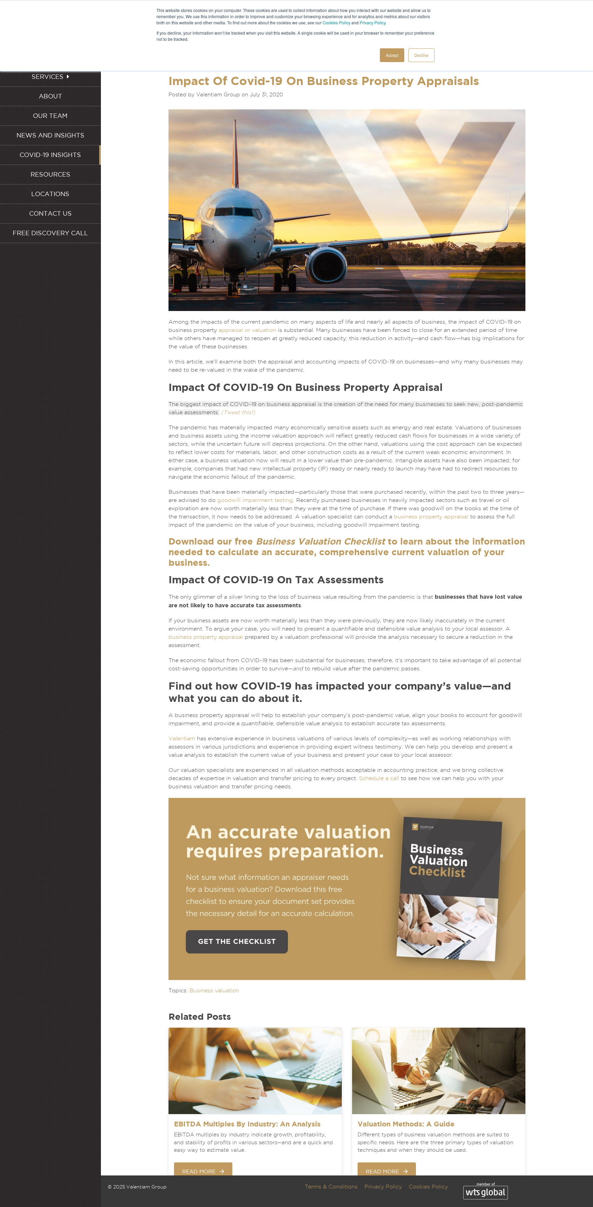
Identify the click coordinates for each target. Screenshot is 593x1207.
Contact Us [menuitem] (50, 213)
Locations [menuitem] (50, 194)
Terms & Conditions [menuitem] (331, 1187)
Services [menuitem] (47, 76)
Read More (199, 1171)
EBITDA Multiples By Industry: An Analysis (247, 1124)
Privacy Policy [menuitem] (383, 1187)
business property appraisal (431, 516)
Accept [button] (392, 55)
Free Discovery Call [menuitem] (50, 233)
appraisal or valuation (247, 330)
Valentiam (181, 738)
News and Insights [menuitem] (50, 135)
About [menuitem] (50, 96)
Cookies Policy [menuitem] (428, 1187)
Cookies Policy (336, 22)
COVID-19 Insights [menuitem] (50, 155)
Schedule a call (379, 778)
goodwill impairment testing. (255, 500)
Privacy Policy (372, 22)
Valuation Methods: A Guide (406, 1124)
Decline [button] (421, 55)
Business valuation (214, 990)
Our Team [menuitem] (50, 115)
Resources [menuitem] (50, 174)
